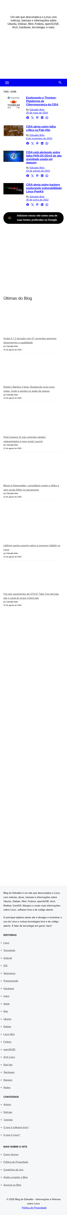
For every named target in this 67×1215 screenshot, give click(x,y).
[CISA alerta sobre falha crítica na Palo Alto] (13, 130)
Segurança (9, 973)
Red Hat (7, 1064)
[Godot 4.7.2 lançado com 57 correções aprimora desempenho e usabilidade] (29, 321)
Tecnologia (9, 950)
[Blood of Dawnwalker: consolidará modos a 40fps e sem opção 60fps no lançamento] (29, 469)
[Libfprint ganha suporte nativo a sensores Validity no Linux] (29, 523)
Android (7, 958)
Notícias (7, 1112)
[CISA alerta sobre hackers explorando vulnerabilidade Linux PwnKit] (13, 188)
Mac (5, 1011)
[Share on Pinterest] (37, 117)
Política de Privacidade (15, 1162)
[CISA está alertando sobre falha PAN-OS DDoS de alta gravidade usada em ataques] (13, 156)
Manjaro (7, 1080)
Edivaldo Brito (37, 109)
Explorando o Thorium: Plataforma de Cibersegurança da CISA (42, 101)
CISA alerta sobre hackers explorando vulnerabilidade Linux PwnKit (44, 188)
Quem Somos (10, 1154)
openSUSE (9, 1049)
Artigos (7, 1104)
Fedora (7, 1041)
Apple (6, 1003)
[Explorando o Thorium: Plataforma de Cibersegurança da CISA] (13, 102)
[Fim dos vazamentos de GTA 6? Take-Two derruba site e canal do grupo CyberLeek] (29, 577)
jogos (6, 996)
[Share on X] (32, 117)
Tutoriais (8, 1119)
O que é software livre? (16, 1127)
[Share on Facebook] (27, 117)
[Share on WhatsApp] (46, 117)
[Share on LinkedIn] (42, 117)
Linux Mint (9, 1034)
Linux (6, 942)
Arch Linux (9, 1057)
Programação (10, 980)
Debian (7, 1026)
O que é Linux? (11, 1134)
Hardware (8, 988)
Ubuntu (7, 1019)
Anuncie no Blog (12, 1184)
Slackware (9, 1072)
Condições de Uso (13, 1169)
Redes (6, 1087)
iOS (5, 965)
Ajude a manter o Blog (15, 1177)
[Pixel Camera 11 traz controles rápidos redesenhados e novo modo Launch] (29, 420)
